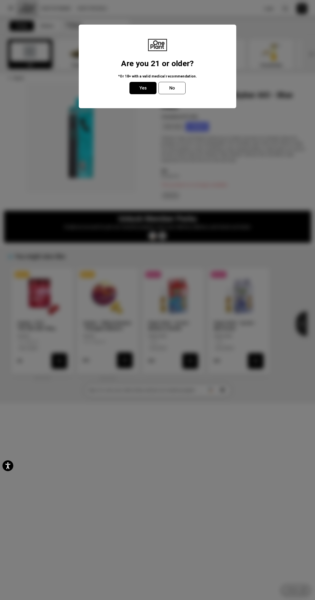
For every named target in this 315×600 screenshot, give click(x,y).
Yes (143, 87)
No (172, 87)
